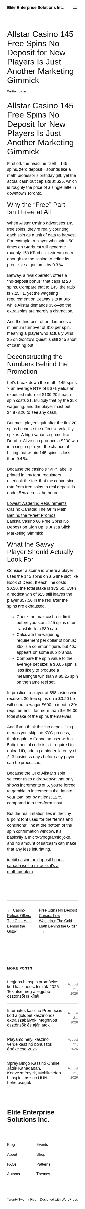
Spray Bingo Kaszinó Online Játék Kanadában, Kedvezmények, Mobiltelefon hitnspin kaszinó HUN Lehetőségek (34, 1073)
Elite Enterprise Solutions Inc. (35, 7)
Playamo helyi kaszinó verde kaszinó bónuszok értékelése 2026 (29, 1044)
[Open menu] (75, 8)
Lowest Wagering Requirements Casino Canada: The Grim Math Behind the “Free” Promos (37, 509)
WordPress (70, 1199)
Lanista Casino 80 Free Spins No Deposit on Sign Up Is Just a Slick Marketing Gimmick (38, 527)
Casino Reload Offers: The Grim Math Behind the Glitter (19, 920)
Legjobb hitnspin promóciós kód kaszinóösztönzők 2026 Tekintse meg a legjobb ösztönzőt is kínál (33, 989)
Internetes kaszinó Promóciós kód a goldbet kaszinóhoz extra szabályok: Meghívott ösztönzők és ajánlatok (34, 1017)
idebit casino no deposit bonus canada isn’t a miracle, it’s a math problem (35, 865)
